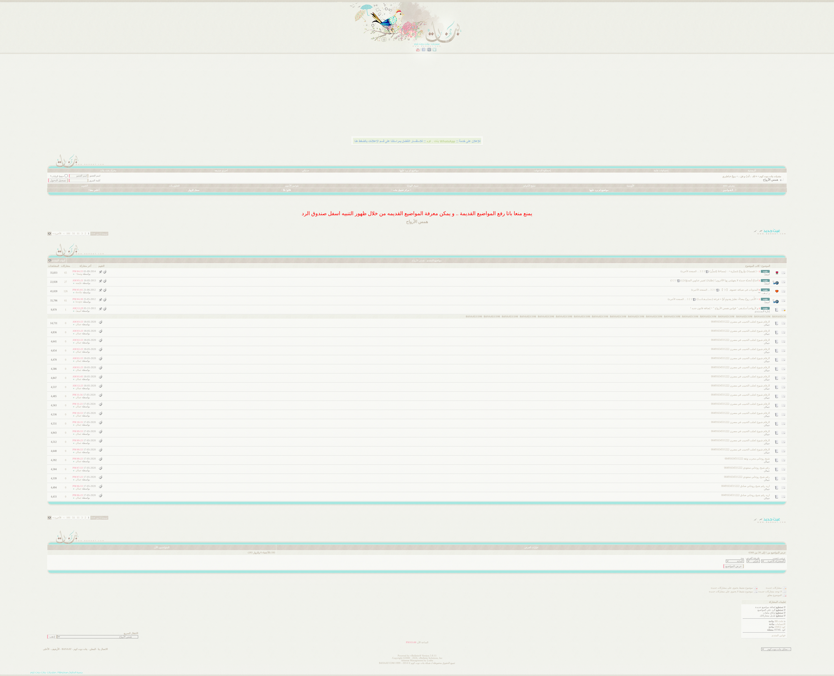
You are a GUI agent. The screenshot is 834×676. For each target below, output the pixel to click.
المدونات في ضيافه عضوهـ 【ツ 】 (739, 289)
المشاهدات (53, 266)
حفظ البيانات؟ (57, 176)
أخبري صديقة (221, 170)
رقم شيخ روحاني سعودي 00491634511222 (747, 467)
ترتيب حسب (779, 558)
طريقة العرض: (752, 558)
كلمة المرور (94, 180)
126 (66, 291)
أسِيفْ (767, 274)
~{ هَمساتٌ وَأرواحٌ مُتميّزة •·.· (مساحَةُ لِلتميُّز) (734, 271)
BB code (779, 621)
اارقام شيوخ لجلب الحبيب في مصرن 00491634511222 (740, 321)
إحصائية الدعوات (542, 170)
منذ (742, 558)
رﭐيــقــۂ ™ (764, 293)
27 (65, 281)
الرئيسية (752, 170)
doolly (79, 292)
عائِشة (79, 283)
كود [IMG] (780, 627)
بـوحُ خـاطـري (729, 176)
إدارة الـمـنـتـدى (762, 311)
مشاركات (65, 266)
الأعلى (46, 649)
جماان (767, 325)
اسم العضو (95, 176)
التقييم (101, 266)
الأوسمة (630, 186)
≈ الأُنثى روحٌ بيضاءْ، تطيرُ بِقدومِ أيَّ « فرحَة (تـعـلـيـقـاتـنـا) (727, 299)
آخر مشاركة (85, 266)
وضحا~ (79, 274)
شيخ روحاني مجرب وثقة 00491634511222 (747, 458)
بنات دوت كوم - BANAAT (74, 649)
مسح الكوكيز (529, 186)
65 (65, 272)
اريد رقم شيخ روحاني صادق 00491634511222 (745, 486)
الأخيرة (57, 233)
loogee (79, 302)
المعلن (92, 649)
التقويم (84, 186)
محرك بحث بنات (108, 170)
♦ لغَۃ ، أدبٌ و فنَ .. (747, 176)
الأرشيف (55, 649)
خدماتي (305, 170)
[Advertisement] (656, 101)
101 (68, 233)
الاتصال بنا (103, 649)
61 (65, 300)
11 (78, 233)
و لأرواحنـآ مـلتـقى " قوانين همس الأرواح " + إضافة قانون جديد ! (724, 308)
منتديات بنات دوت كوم (770, 176)
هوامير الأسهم (292, 186)
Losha (430, 660)
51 (73, 233)
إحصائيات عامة (661, 170)
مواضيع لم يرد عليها (409, 170)
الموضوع (765, 266)
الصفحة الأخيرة (689, 271)
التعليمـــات (174, 186)
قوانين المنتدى (778, 635)
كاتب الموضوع (752, 266)
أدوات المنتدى (58, 260)
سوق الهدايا (413, 186)
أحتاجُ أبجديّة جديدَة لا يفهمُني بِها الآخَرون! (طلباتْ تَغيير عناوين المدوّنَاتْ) (719, 280)
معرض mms (729, 186)
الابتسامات (780, 624)
